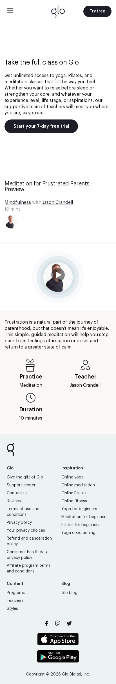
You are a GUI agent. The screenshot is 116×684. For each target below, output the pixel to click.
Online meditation (78, 485)
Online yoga (72, 477)
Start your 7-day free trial (41, 126)
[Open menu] (10, 10)
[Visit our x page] (69, 623)
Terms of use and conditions (23, 512)
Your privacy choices (26, 531)
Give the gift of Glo (25, 477)
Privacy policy (19, 523)
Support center (21, 485)
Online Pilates (73, 493)
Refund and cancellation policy (29, 541)
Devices (14, 501)
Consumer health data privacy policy (27, 555)
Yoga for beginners (79, 509)
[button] (58, 277)
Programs (16, 593)
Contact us (17, 493)
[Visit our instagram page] (58, 623)
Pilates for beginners (80, 525)
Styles (12, 609)
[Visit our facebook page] (47, 623)
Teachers (15, 601)
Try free (97, 11)
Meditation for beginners (84, 517)
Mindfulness (18, 202)
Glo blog (69, 593)
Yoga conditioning (78, 533)
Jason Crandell (58, 202)
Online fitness (74, 501)
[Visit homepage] (58, 11)
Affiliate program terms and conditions (28, 568)
